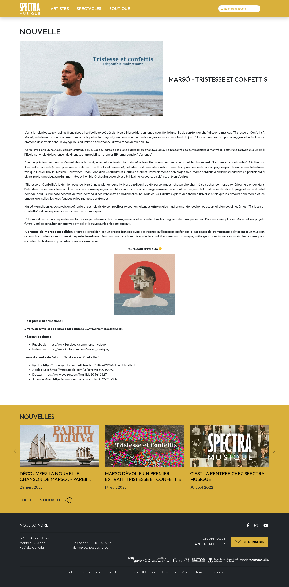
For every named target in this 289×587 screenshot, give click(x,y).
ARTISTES (60, 8)
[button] (264, 9)
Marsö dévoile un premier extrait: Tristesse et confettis (143, 476)
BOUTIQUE (119, 8)
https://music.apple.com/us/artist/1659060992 (82, 370)
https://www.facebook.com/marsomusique (77, 344)
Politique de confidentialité (84, 572)
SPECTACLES (90, 8)
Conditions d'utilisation (122, 572)
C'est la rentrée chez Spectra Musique (227, 476)
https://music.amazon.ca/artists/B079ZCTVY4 (85, 379)
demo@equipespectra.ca (90, 547)
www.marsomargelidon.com (104, 329)
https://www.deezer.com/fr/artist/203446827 (75, 374)
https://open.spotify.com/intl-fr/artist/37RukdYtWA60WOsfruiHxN (89, 365)
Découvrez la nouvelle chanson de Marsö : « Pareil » (56, 476)
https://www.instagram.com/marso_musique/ (78, 349)
